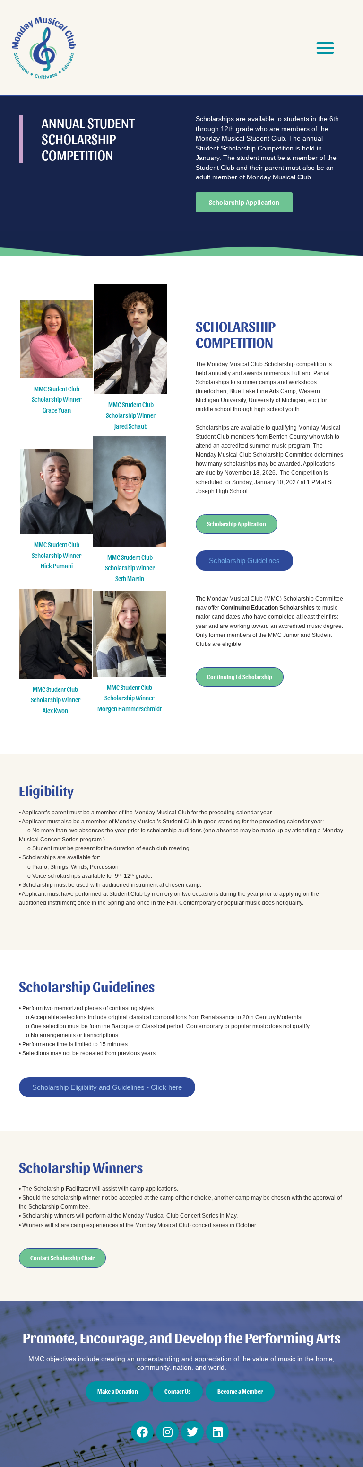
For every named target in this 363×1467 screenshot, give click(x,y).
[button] (325, 48)
